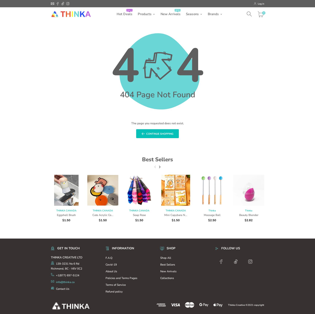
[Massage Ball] (212, 190)
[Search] (249, 14)
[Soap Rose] (139, 190)
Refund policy (114, 291)
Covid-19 (111, 264)
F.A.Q (109, 258)
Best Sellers (157, 159)
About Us (111, 271)
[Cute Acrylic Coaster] (102, 190)
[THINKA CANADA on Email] (52, 3)
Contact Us (62, 289)
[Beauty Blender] (248, 190)
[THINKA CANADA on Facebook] (57, 3)
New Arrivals (168, 271)
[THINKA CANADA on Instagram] (67, 3)
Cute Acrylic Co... (102, 215)
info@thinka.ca (65, 282)
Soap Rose (139, 215)
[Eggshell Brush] (66, 190)
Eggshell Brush (66, 215)
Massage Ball (212, 215)
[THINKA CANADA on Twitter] (62, 3)
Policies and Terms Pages (121, 278)
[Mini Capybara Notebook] (175, 190)
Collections (167, 278)
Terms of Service (116, 285)
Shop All (165, 258)
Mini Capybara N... (175, 215)
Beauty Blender (248, 215)
